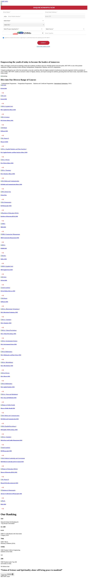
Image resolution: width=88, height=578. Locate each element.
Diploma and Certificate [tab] (43, 83)
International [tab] (61, 83)
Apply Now (4, 575)
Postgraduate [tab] (25, 83)
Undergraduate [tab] (8, 83)
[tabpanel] (44, 153)
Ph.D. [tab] (70, 83)
